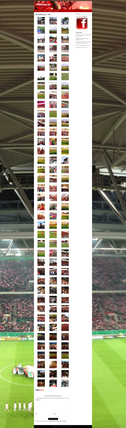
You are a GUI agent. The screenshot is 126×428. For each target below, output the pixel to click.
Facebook (84, 16)
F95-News (80, 32)
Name (36, 413)
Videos (40, 10)
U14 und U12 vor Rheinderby (81, 45)
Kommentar (38, 399)
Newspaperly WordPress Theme (68, 426)
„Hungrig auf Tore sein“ (79, 47)
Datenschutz (56, 10)
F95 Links (45, 10)
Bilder (36, 10)
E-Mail (54, 413)
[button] (36, 390)
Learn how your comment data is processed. (58, 421)
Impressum (50, 10)
